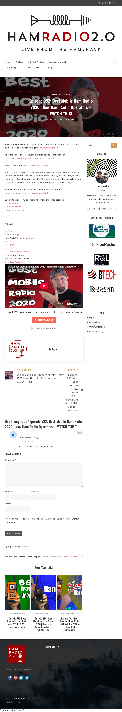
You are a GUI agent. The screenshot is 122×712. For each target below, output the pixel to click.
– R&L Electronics (13, 206)
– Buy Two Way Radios (15, 210)
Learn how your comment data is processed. (62, 556)
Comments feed (97, 327)
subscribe (67, 519)
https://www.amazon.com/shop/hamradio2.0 (26, 193)
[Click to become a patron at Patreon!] (44, 323)
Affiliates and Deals (58, 62)
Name (8, 491)
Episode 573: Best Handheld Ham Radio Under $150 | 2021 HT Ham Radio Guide (17, 623)
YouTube (19, 62)
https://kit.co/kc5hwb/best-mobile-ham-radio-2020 (30, 158)
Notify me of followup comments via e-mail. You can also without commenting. (42, 521)
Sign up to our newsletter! (17, 546)
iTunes (8, 255)
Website (9, 503)
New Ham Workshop (61, 94)
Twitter (8, 241)
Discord (39, 67)
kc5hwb (60, 119)
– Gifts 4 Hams (12, 203)
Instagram (10, 244)
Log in (91, 317)
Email (34, 491)
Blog (50, 67)
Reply (80, 433)
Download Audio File (14, 262)
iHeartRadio (10, 258)
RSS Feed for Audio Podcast (17, 251)
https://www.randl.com (39, 165)
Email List (9, 248)
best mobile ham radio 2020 (44, 328)
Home (7, 62)
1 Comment (70, 119)
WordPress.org (96, 331)
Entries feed (94, 322)
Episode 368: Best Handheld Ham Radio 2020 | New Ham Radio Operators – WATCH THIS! (43, 624)
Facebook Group (26, 238)
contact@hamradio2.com (19, 669)
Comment (10, 460)
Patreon (27, 67)
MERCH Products (36, 62)
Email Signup (13, 67)
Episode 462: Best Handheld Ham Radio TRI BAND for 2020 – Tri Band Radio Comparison (70, 624)
